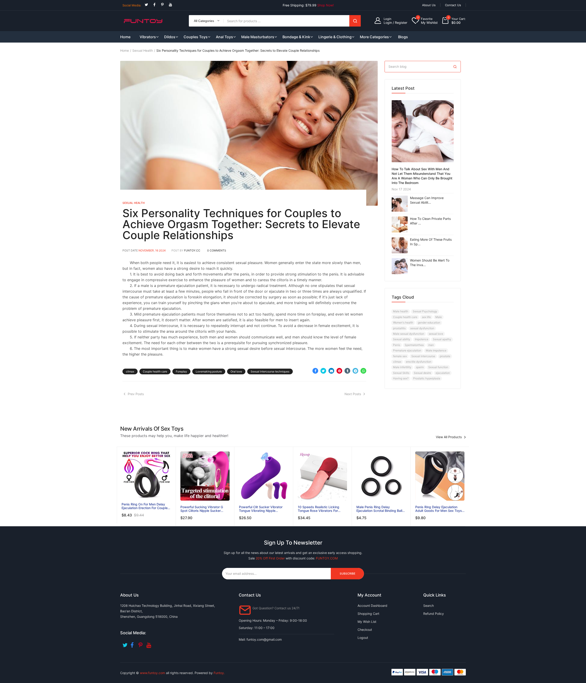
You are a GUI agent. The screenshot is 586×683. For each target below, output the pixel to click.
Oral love (236, 371)
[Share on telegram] (355, 371)
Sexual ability (401, 339)
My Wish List (367, 622)
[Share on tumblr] (347, 371)
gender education (429, 322)
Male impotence (436, 350)
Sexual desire (422, 373)
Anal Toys (224, 37)
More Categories (374, 37)
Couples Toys (196, 37)
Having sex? (401, 378)
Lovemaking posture (209, 371)
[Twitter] (146, 5)
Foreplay (181, 371)
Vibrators (148, 37)
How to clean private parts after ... (430, 221)
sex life (426, 317)
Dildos (169, 37)
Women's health (403, 322)
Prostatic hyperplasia (426, 378)
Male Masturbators (257, 37)
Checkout (365, 630)
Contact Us (453, 5)
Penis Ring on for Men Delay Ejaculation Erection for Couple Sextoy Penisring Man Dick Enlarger (145, 506)
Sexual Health (142, 50)
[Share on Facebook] (315, 371)
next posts (353, 394)
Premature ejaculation (407, 350)
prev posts (136, 394)
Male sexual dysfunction (408, 333)
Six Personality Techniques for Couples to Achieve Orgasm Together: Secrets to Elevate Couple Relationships (241, 224)
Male (438, 317)
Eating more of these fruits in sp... (431, 242)
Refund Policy (433, 614)
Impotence (421, 339)
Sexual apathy (442, 339)
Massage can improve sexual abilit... (427, 200)
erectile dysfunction (418, 361)
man (431, 345)
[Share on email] (331, 371)
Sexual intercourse (423, 356)
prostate (445, 356)
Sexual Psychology (425, 311)
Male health (400, 311)
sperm (420, 367)
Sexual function (438, 367)
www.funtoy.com (152, 673)
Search (355, 21)
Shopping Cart (368, 614)
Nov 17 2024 (401, 189)
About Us (429, 5)
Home (124, 50)
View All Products (449, 437)
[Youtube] (170, 5)
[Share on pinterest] (339, 371)
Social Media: (131, 5)
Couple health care (155, 371)
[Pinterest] (162, 5)
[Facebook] (154, 5)
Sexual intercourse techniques (270, 371)
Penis (396, 345)
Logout (363, 638)
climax (130, 371)
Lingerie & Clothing (335, 37)
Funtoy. (219, 673)
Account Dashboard (372, 605)
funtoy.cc (192, 250)
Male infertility (402, 367)
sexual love (436, 333)
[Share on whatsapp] (363, 371)
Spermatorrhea (414, 345)
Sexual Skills (401, 373)
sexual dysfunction (422, 328)
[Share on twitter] (323, 371)
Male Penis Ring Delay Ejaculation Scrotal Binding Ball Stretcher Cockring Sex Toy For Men (379, 509)
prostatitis (399, 328)
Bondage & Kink (296, 37)
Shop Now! (325, 5)
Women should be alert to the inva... (429, 262)
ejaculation (443, 373)
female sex (400, 356)
